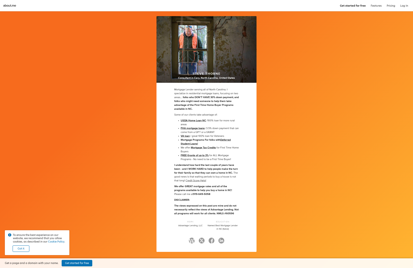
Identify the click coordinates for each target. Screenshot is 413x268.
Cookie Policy (56, 241)
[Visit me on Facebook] (211, 242)
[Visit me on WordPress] (192, 242)
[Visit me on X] (202, 242)
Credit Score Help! (196, 180)
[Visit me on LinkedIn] (221, 242)
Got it (21, 248)
